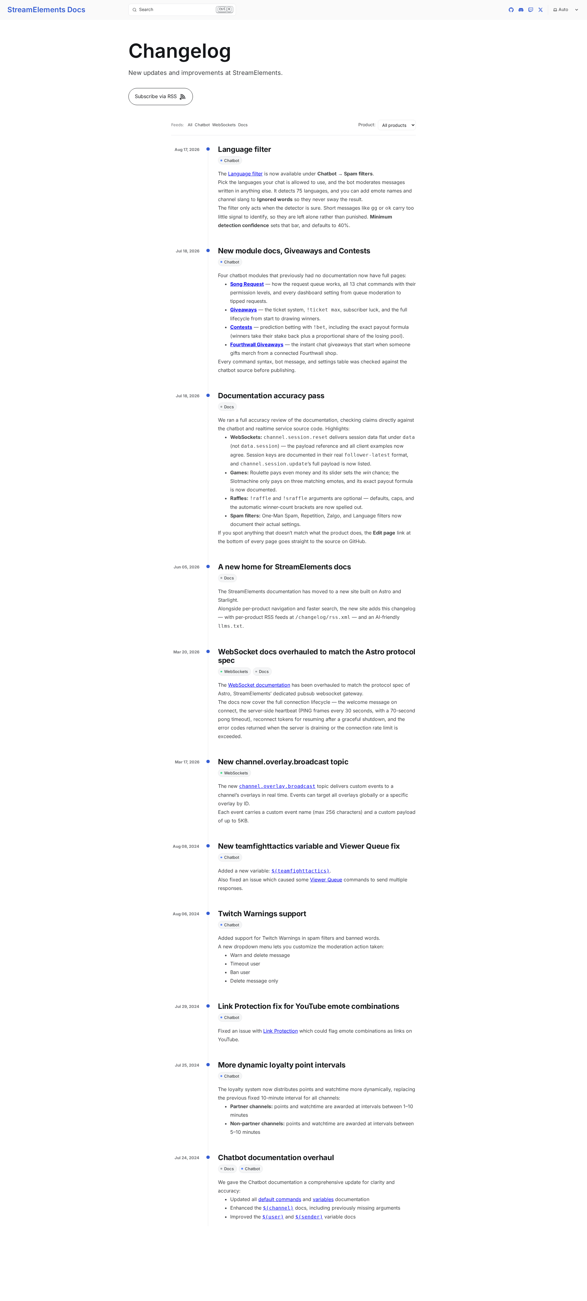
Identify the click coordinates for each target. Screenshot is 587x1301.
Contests (241, 327)
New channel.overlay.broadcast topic (283, 761)
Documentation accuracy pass (271, 395)
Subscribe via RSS (156, 96)
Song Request (247, 284)
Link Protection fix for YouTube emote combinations (308, 1006)
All (190, 124)
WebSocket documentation (259, 685)
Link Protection (280, 1031)
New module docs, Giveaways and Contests (294, 250)
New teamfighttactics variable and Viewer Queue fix (309, 846)
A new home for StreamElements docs (284, 566)
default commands (279, 1199)
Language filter (244, 149)
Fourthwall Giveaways (256, 344)
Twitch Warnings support (262, 913)
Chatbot (202, 124)
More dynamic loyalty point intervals (281, 1064)
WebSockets (224, 124)
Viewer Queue (326, 880)
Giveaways (243, 310)
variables (323, 1199)
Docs (243, 124)
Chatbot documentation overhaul (276, 1157)
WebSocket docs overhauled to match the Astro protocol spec (316, 656)
